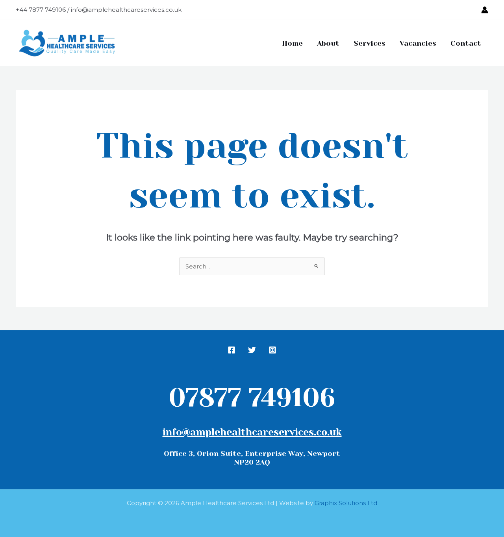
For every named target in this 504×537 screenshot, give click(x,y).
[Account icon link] (484, 9)
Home (292, 43)
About (328, 43)
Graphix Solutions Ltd (346, 503)
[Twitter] (252, 350)
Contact (465, 43)
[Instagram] (272, 350)
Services (369, 43)
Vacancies (418, 43)
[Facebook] (231, 350)
